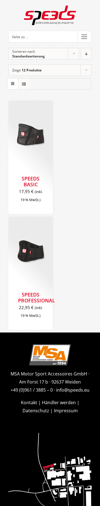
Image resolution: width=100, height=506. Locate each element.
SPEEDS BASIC (30, 181)
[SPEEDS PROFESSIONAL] (30, 251)
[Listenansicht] (23, 83)
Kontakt (29, 402)
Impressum (66, 411)
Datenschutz (35, 411)
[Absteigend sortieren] (86, 53)
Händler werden (59, 402)
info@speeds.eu (72, 390)
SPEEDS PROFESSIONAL (36, 297)
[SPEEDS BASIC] (30, 135)
